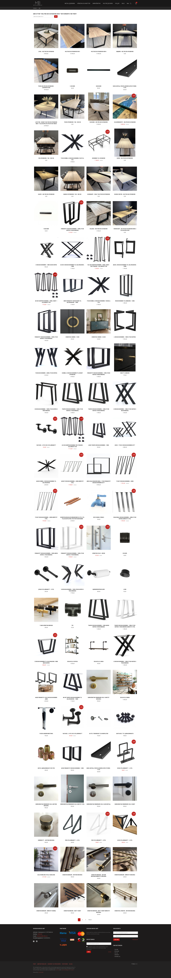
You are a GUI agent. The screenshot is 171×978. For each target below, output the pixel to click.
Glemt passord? (135, 939)
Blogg (70, 964)
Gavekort (117, 954)
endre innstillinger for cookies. (67, 969)
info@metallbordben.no (42, 936)
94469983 (40, 934)
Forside (116, 949)
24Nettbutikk (40, 972)
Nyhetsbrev (65, 964)
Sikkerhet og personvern (54, 964)
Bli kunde (117, 951)
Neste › (90, 919)
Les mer (109, 951)
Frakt (34, 964)
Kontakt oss (117, 956)
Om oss (116, 953)
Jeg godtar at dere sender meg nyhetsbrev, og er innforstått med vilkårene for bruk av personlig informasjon (97, 948)
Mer (128, 3)
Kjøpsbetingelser (41, 964)
